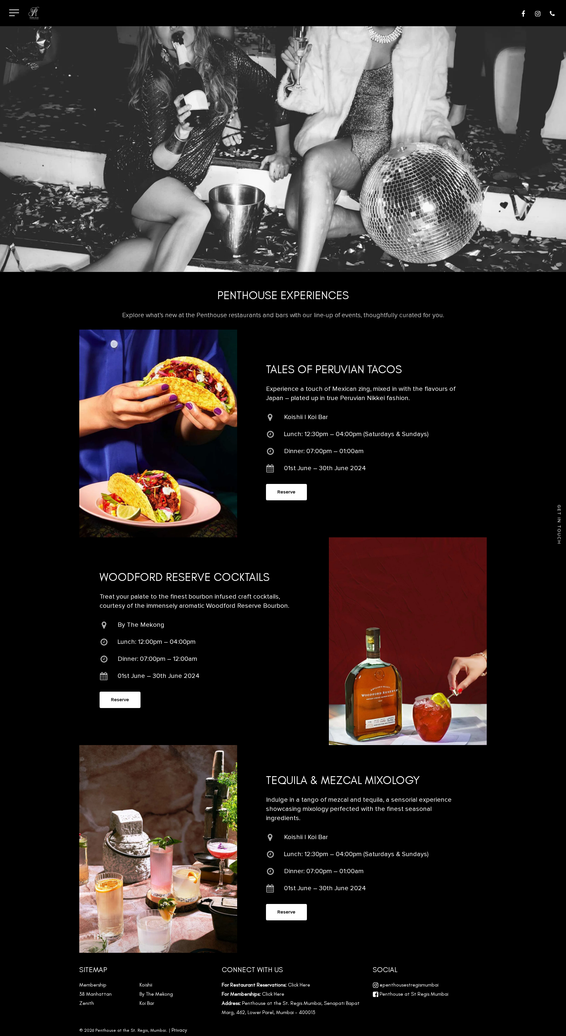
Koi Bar (147, 1003)
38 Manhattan (95, 994)
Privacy (179, 1030)
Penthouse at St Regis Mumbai (413, 994)
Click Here (299, 985)
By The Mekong (156, 994)
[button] (14, 13)
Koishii (146, 985)
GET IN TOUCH (559, 525)
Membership (92, 985)
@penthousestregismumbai (408, 985)
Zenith (86, 1003)
